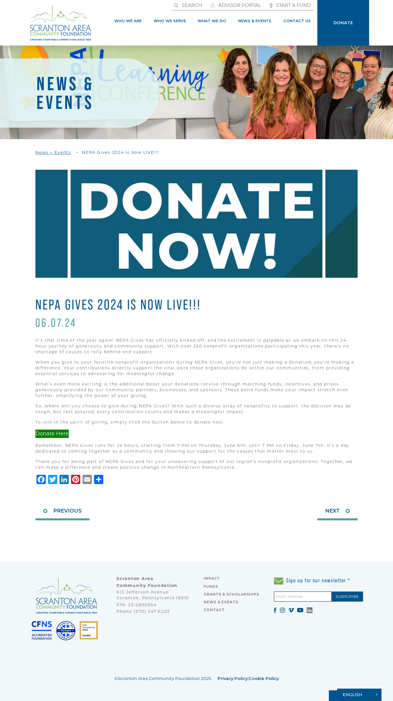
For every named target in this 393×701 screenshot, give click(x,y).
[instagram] (282, 610)
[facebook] (275, 610)
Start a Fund (293, 5)
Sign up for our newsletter (317, 580)
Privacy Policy (233, 678)
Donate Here (52, 433)
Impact (212, 578)
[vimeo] (291, 610)
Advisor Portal (239, 5)
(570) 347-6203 (152, 611)
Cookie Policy (264, 678)
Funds (211, 586)
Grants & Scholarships (231, 594)
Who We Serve (170, 20)
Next (332, 510)
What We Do (212, 20)
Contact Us (297, 20)
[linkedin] (309, 610)
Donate (343, 22)
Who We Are (128, 20)
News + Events (53, 152)
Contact (214, 610)
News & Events (254, 20)
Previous (67, 510)
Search (191, 5)
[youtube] (300, 610)
